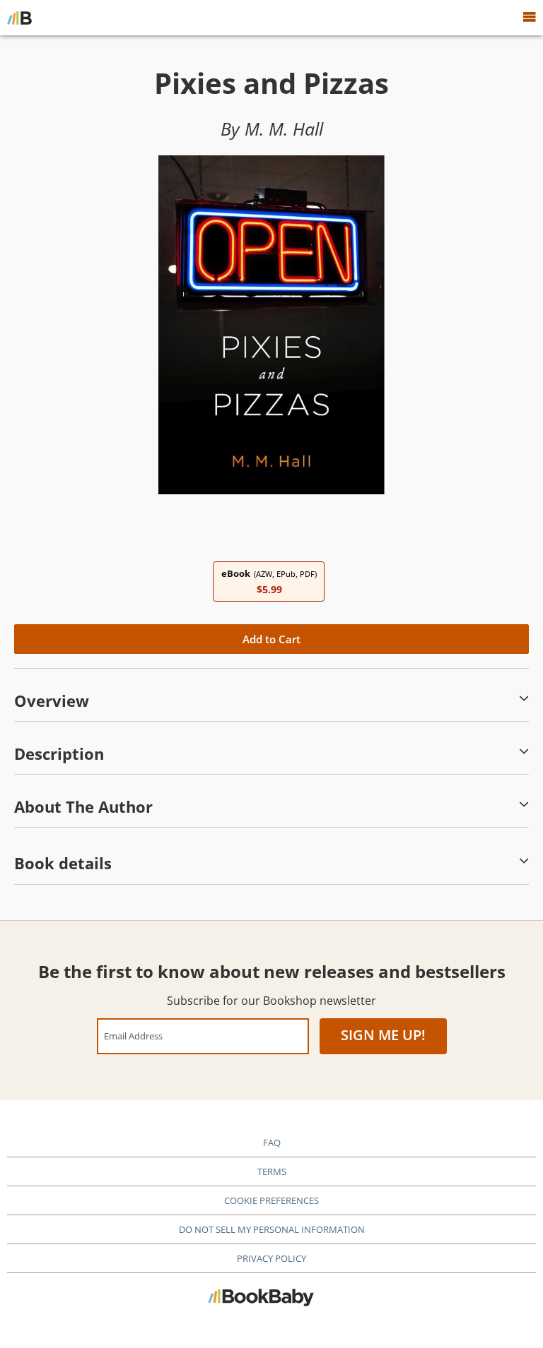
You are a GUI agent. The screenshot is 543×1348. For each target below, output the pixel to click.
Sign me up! (383, 1034)
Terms (271, 1171)
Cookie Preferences (271, 1200)
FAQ (272, 1142)
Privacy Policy (271, 1258)
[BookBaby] (19, 17)
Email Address (133, 1036)
